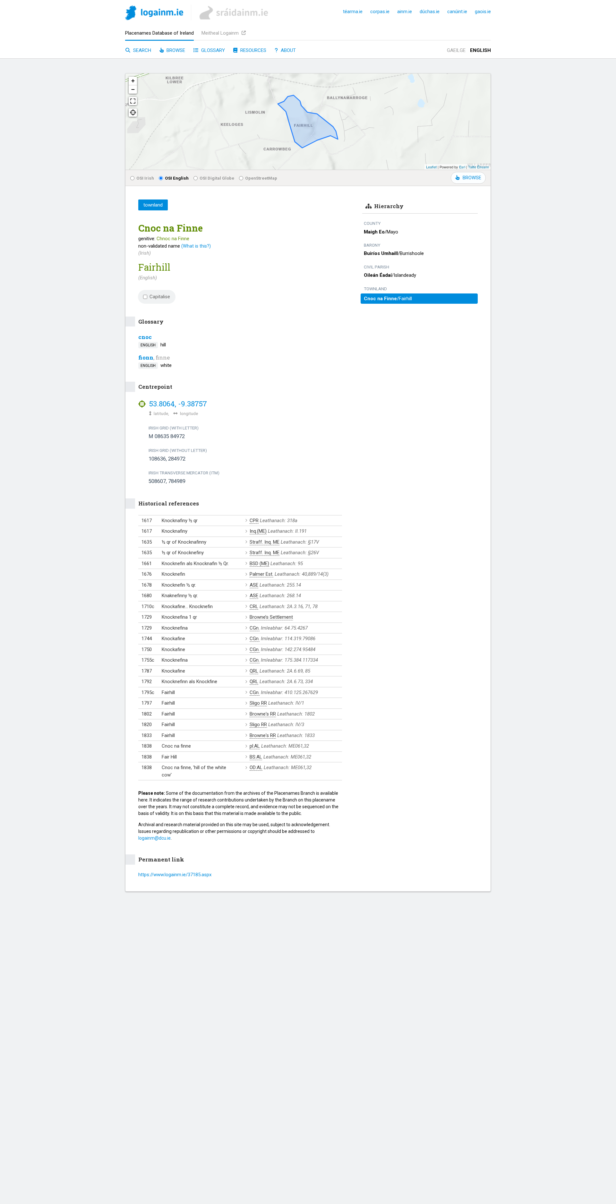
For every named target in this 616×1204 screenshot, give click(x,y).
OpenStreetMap (261, 178)
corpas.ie (379, 11)
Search (141, 50)
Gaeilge (456, 50)
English (480, 50)
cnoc (145, 337)
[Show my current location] (133, 112)
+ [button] (133, 80)
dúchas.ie (430, 11)
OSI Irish (145, 178)
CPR (254, 520)
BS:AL (256, 757)
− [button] (133, 89)
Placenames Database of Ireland (159, 33)
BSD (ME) (259, 563)
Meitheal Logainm (220, 33)
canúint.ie (457, 11)
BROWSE (472, 178)
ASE (254, 585)
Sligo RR (258, 703)
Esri (462, 166)
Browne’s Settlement (271, 617)
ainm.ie (404, 11)
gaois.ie (483, 11)
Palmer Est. (261, 574)
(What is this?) (196, 246)
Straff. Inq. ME (264, 542)
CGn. (255, 628)
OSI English (177, 178)
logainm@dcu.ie (154, 838)
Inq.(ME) (258, 531)
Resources (252, 50)
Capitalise (160, 297)
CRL (254, 606)
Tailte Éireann (478, 166)
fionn (145, 357)
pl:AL (255, 746)
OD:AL (256, 767)
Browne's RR (263, 714)
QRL (254, 671)
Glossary (212, 50)
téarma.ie (353, 11)
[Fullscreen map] (133, 101)
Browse (175, 50)
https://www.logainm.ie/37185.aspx (174, 875)
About (287, 50)
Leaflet (431, 166)
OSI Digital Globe (217, 178)
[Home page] (154, 13)
